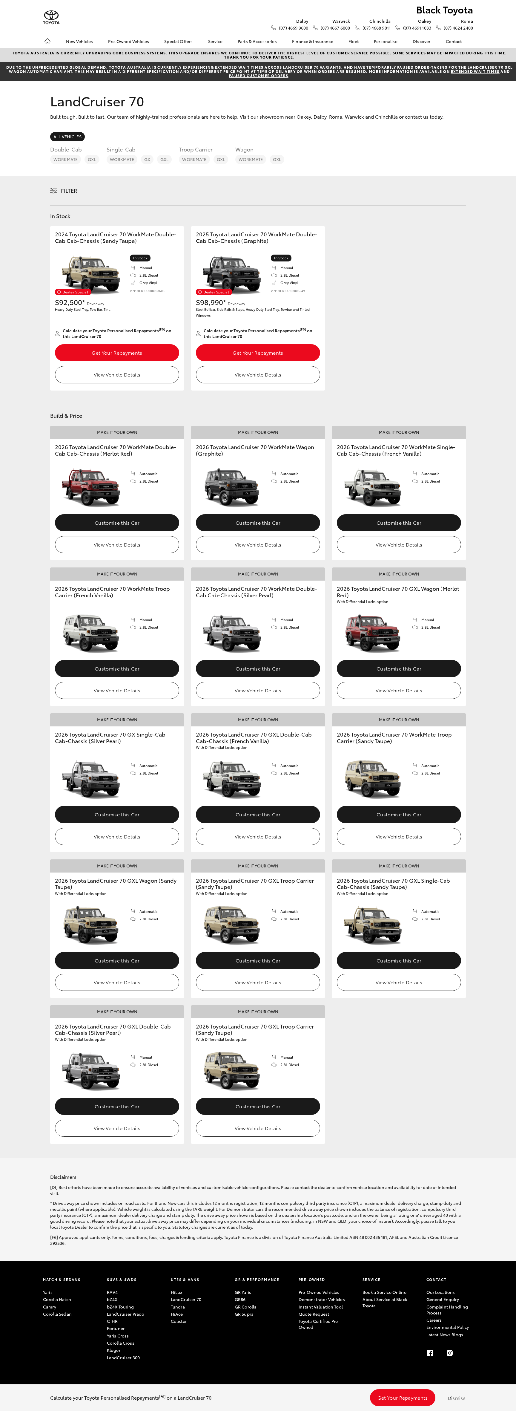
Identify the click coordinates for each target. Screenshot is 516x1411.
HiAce (177, 1314)
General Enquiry (442, 1299)
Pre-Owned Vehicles (128, 41)
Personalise (385, 41)
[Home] (47, 41)
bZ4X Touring (120, 1307)
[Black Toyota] (51, 17)
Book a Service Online (384, 1292)
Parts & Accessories (257, 41)
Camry (49, 1307)
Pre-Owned (312, 1279)
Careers (434, 1320)
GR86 (240, 1299)
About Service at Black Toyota (385, 1302)
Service (215, 41)
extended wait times (475, 71)
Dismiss (457, 1397)
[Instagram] (449, 1353)
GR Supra (244, 1314)
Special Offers (178, 41)
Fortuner (116, 1328)
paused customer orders (258, 75)
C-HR (112, 1321)
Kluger (113, 1350)
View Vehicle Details (117, 374)
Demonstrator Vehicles (322, 1299)
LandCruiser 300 (123, 1358)
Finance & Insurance (312, 41)
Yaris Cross (118, 1336)
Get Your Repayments (117, 352)
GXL (92, 159)
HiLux (176, 1292)
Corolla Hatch (57, 1299)
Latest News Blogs (444, 1334)
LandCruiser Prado (125, 1314)
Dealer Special (75, 291)
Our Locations (440, 1292)
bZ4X (112, 1299)
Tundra (178, 1307)
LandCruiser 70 (186, 1299)
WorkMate (65, 159)
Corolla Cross (120, 1343)
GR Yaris (243, 1292)
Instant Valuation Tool (321, 1307)
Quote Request (314, 1314)
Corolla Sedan (57, 1314)
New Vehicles (79, 41)
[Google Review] (469, 1353)
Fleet (353, 41)
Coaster (179, 1321)
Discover (421, 41)
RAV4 (112, 1292)
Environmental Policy (447, 1327)
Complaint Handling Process (447, 1310)
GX (147, 159)
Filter (69, 190)
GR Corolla (246, 1307)
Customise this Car (117, 522)
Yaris (48, 1292)
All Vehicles (67, 137)
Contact (454, 41)
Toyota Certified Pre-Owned (319, 1324)
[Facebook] (430, 1353)
